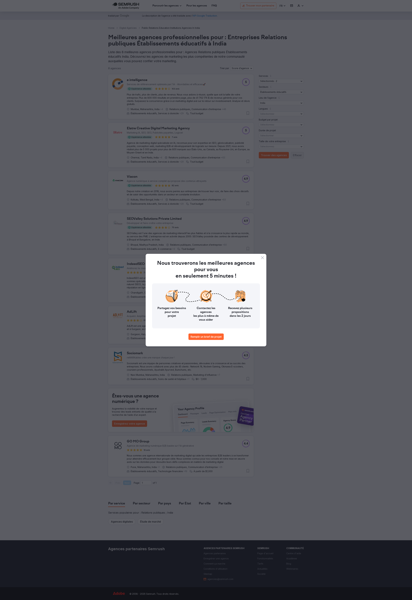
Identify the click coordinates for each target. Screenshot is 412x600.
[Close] (262, 258)
